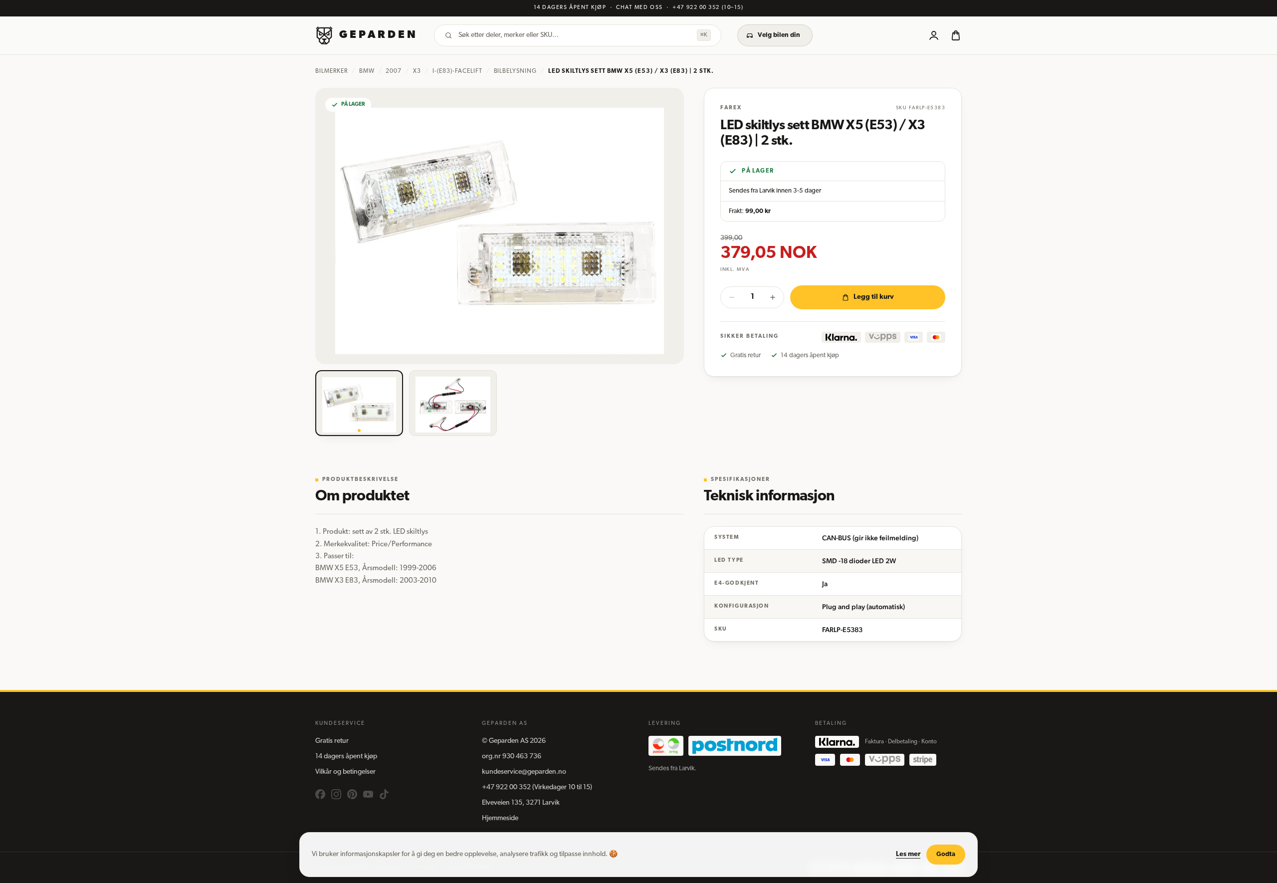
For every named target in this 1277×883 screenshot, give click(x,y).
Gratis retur (332, 741)
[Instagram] (336, 794)
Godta (945, 854)
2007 (394, 71)
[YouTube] (368, 794)
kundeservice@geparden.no (524, 772)
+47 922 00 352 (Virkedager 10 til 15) (537, 787)
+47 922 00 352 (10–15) (707, 7)
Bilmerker (331, 71)
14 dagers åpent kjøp (346, 756)
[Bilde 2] (453, 403)
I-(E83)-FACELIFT (457, 71)
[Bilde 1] (359, 403)
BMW (367, 71)
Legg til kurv (873, 297)
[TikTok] (384, 794)
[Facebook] (320, 794)
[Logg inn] (934, 35)
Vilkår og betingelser (345, 772)
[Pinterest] (352, 794)
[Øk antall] (773, 297)
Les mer (908, 854)
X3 (417, 71)
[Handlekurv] (956, 35)
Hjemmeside (500, 818)
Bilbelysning (515, 71)
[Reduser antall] (732, 297)
